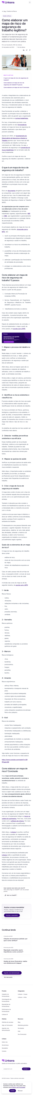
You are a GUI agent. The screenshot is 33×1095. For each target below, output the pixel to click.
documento (11, 190)
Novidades (21, 1028)
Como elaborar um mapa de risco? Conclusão (16, 87)
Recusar (20, 1090)
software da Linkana (17, 821)
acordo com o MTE (19, 329)
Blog (5, 11)
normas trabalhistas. (21, 118)
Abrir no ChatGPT (12, 895)
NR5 (5, 216)
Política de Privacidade (18, 1087)
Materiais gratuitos (23, 1025)
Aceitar (12, 1090)
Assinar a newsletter (12, 915)
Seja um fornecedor (7, 1025)
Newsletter (5, 1048)
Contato (4, 1051)
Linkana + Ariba (22, 997)
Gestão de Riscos (12, 11)
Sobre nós (4, 1042)
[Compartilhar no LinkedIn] (23, 50)
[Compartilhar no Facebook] (29, 50)
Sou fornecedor (22, 1034)
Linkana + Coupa (22, 994)
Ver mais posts (8, 977)
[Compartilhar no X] (26, 50)
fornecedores (22, 125)
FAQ (19, 1031)
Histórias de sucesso (7, 1022)
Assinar (25, 1069)
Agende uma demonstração (11, 973)
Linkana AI (5, 1014)
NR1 (29, 213)
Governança (5, 1045)
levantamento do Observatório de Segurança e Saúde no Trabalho (14, 138)
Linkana (13, 832)
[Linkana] (8, 2)
